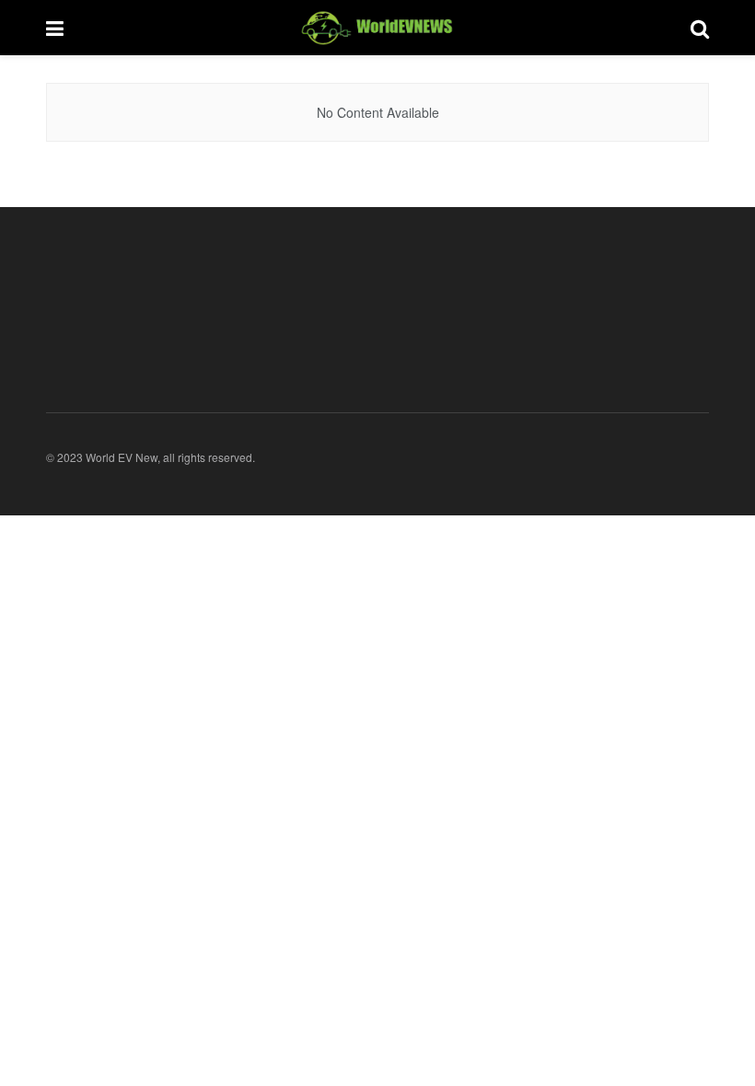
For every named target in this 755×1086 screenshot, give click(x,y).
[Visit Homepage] (377, 27)
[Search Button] (700, 27)
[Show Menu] (55, 27)
